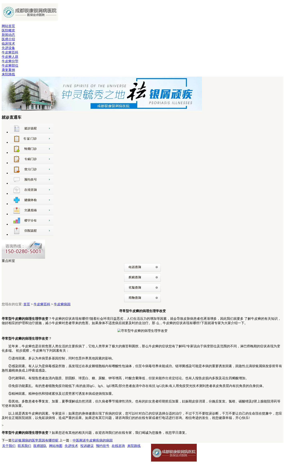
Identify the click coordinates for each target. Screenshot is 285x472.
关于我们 (8, 446)
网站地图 (55, 446)
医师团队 (40, 446)
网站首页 (8, 26)
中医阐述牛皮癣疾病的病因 (93, 440)
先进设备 (8, 48)
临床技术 (8, 43)
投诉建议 (87, 446)
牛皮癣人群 (10, 56)
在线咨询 (118, 446)
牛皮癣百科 (10, 52)
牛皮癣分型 (10, 61)
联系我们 (24, 446)
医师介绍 (8, 39)
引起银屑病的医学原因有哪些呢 (35, 440)
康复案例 (8, 70)
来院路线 (8, 74)
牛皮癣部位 (10, 65)
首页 (26, 304)
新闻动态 (8, 35)
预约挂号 (102, 446)
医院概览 (8, 30)
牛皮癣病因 (62, 304)
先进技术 (71, 446)
